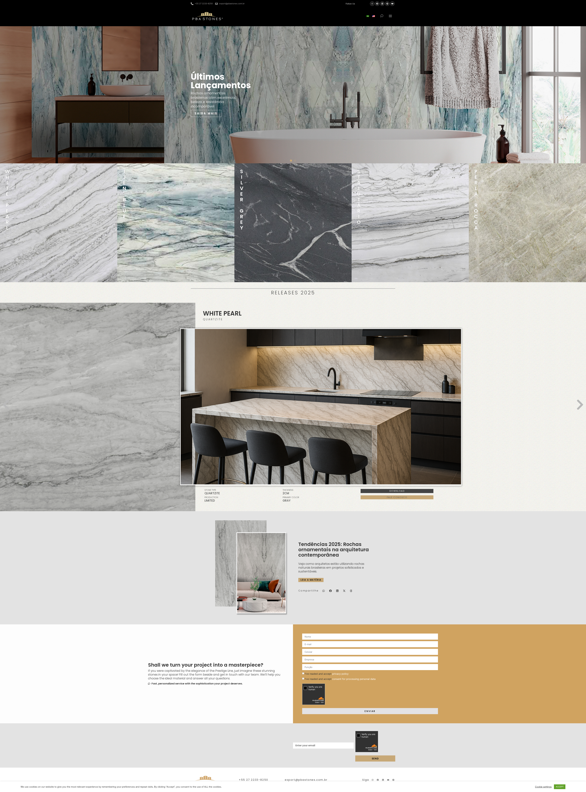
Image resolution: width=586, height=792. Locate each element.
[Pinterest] (387, 4)
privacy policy (340, 673)
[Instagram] (372, 4)
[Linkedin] (382, 4)
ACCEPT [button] (560, 786)
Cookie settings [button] (543, 786)
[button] (390, 16)
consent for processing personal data (354, 678)
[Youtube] (392, 4)
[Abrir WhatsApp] (578, 784)
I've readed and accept (327, 673)
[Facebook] (377, 4)
